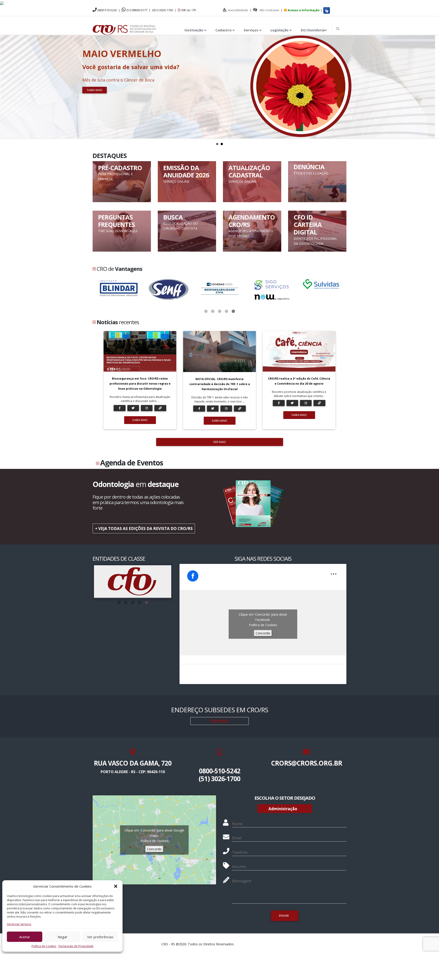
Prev (6, 86)
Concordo (263, 633)
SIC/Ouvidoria (312, 30)
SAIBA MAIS (140, 420)
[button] (115, 886)
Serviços (251, 30)
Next (433, 86)
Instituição (194, 30)
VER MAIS (219, 442)
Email (236, 837)
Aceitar (24, 937)
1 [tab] (205, 311)
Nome (237, 823)
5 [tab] (233, 311)
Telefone (240, 852)
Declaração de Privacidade (76, 946)
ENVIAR (284, 915)
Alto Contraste (269, 10)
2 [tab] (212, 311)
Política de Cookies (44, 946)
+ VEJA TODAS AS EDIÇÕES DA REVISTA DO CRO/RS (144, 528)
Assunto (239, 866)
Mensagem (241, 880)
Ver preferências (100, 937)
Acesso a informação (304, 10)
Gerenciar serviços (19, 924)
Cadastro (224, 30)
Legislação (279, 30)
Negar (62, 937)
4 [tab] (226, 311)
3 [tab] (219, 311)
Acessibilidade (238, 10)
